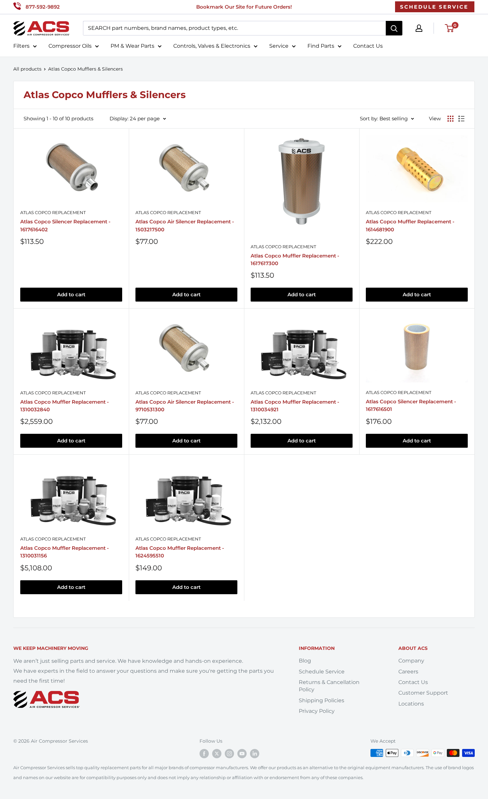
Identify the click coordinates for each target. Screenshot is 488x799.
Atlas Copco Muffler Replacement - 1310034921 (295, 406)
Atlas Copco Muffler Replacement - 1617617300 (295, 259)
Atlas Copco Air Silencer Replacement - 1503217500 (184, 225)
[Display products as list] (461, 119)
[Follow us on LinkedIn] (254, 753)
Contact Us (368, 46)
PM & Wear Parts (132, 46)
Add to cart (71, 294)
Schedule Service (322, 671)
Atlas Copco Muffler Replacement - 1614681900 (410, 225)
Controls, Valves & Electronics (211, 46)
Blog (305, 660)
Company (411, 660)
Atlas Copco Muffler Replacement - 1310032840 (64, 406)
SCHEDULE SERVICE (434, 7)
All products (27, 69)
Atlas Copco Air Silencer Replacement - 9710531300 (184, 406)
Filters (21, 46)
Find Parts (320, 46)
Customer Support (423, 693)
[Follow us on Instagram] (229, 753)
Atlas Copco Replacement (53, 212)
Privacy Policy (317, 711)
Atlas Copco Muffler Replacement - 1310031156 (64, 552)
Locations (411, 704)
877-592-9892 (43, 7)
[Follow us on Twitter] (216, 753)
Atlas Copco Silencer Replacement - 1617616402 (65, 225)
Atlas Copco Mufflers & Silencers (85, 69)
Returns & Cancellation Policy (329, 686)
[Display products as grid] (450, 119)
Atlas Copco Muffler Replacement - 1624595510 (179, 552)
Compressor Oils (70, 46)
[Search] (394, 28)
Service (278, 46)
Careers (408, 671)
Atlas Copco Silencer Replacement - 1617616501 (411, 405)
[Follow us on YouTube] (242, 753)
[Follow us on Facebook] (204, 753)
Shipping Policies (321, 700)
